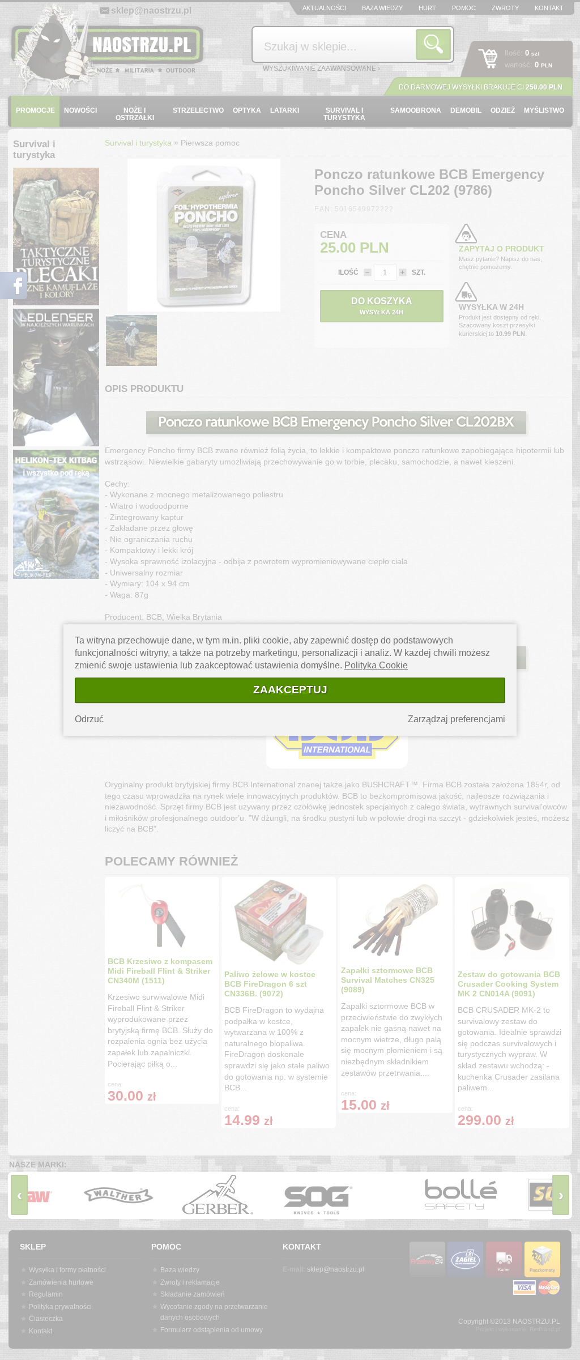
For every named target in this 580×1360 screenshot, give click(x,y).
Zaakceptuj (290, 690)
